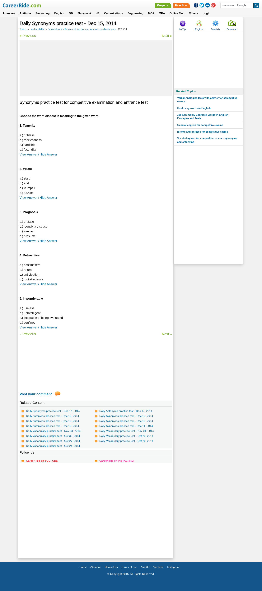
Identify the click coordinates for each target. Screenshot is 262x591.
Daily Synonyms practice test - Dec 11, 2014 (126, 425)
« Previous (28, 36)
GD (71, 13)
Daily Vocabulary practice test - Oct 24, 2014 (53, 445)
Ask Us (145, 567)
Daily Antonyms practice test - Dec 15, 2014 (52, 420)
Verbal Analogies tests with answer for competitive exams (207, 99)
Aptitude (25, 13)
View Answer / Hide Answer (38, 154)
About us (95, 567)
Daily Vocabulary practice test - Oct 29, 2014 (126, 435)
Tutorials (215, 29)
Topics (23, 29)
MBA (162, 13)
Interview (9, 13)
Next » (167, 36)
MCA (151, 13)
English (59, 13)
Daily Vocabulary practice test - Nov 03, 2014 (53, 430)
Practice (181, 5)
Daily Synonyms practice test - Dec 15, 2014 (126, 420)
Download (232, 29)
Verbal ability (37, 29)
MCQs (182, 29)
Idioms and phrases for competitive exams (202, 131)
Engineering (135, 13)
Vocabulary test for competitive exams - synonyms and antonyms (82, 29)
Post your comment (36, 394)
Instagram (173, 567)
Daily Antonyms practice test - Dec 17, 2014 (125, 410)
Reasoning (42, 13)
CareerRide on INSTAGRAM (116, 460)
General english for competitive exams (200, 125)
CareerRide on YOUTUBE (42, 460)
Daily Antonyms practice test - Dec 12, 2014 (52, 425)
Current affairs (113, 13)
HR (98, 13)
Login (206, 13)
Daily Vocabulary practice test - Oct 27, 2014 (53, 440)
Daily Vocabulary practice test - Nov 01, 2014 (126, 430)
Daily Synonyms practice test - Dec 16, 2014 (126, 415)
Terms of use (129, 567)
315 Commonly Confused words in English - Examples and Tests (203, 116)
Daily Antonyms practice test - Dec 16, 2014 (52, 415)
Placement (84, 13)
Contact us (111, 567)
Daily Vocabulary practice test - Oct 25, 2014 (126, 440)
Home (83, 567)
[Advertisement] (96, 68)
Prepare (162, 5)
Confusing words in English (194, 108)
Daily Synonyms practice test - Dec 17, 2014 (53, 410)
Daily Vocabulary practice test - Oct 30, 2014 (53, 435)
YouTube (158, 567)
